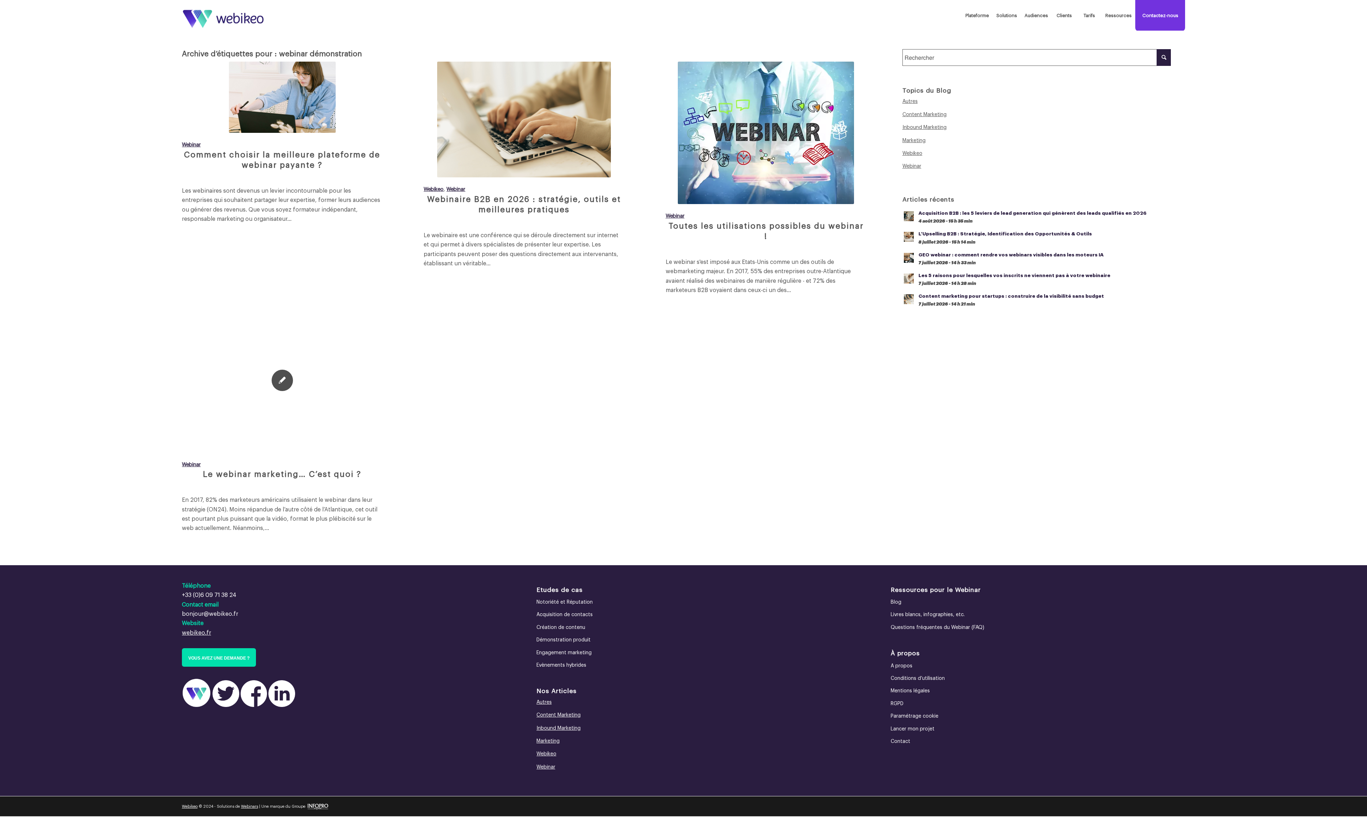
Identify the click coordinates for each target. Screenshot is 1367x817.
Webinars (249, 806)
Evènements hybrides (561, 665)
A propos (901, 666)
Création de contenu (560, 627)
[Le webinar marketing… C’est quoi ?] (282, 381)
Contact (900, 741)
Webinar (191, 144)
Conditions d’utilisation (918, 678)
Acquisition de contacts (564, 614)
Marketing (914, 140)
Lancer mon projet (912, 729)
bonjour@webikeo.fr (210, 614)
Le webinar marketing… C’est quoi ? (282, 474)
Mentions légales (910, 690)
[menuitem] (977, 15)
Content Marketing (924, 114)
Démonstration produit (563, 640)
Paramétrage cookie (914, 716)
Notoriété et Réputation (564, 602)
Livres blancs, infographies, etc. (928, 614)
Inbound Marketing (924, 127)
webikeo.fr (196, 633)
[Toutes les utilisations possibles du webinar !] (766, 133)
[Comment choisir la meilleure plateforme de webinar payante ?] (282, 97)
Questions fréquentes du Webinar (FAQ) (937, 627)
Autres (910, 101)
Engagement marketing (564, 652)
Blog (896, 602)
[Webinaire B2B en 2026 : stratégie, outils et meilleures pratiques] (524, 119)
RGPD (897, 703)
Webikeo (434, 189)
